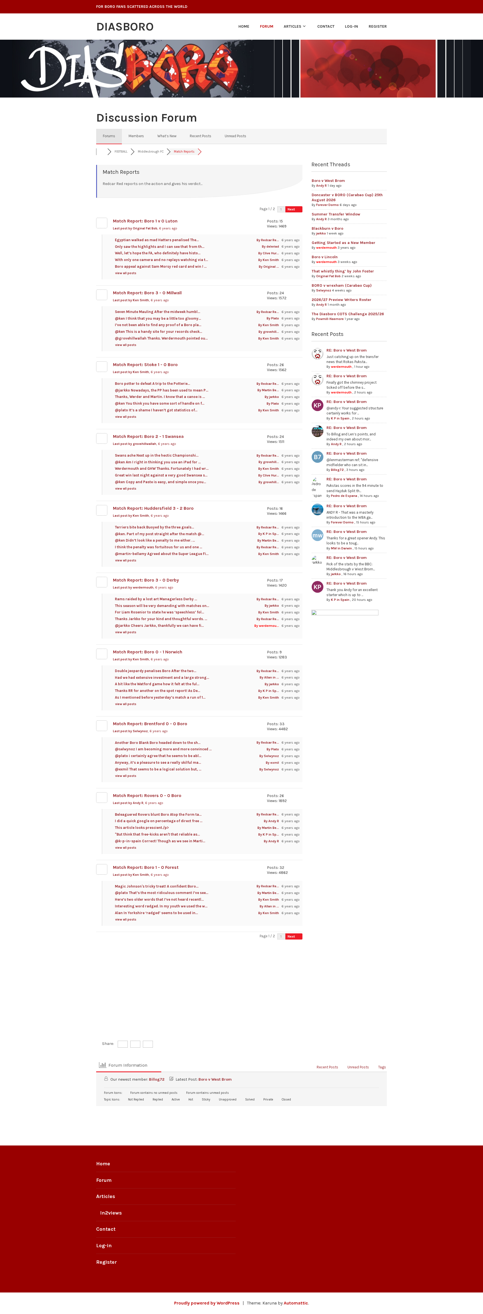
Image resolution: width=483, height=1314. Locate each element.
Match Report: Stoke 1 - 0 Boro (145, 364)
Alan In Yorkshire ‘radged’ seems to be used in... (156, 913)
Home (243, 26)
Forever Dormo (327, 205)
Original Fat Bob (328, 276)
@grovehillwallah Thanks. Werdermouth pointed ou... (161, 338)
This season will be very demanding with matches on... (162, 606)
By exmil (272, 763)
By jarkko (272, 397)
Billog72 (337, 470)
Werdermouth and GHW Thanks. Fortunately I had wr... (162, 468)
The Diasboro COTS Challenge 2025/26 (348, 314)
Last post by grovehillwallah (144, 444)
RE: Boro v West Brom (346, 350)
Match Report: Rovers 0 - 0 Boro (147, 795)
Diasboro (125, 27)
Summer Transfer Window (336, 214)
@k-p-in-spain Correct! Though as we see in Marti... (160, 841)
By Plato (273, 318)
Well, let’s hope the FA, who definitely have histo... (157, 253)
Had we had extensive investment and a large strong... (162, 677)
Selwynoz (323, 290)
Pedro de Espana (344, 496)
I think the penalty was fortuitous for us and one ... (158, 547)
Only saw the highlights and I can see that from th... (159, 247)
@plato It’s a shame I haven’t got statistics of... (156, 410)
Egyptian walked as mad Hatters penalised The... (157, 240)
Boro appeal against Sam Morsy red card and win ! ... (161, 266)
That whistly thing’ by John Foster (343, 271)
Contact (326, 26)
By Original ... (269, 267)
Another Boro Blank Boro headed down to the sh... (157, 743)
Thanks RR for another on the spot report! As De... (157, 691)
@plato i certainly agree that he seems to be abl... (158, 756)
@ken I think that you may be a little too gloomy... (158, 318)
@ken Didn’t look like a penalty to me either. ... (155, 540)
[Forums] (101, 151)
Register (378, 26)
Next (292, 209)
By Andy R (271, 821)
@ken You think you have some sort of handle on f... (159, 403)
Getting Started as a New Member (343, 242)
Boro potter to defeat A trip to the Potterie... (152, 383)
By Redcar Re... (268, 240)
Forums (109, 136)
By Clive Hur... (268, 253)
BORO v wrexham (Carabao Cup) (342, 285)
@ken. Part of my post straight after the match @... (159, 534)
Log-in (351, 26)
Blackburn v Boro (327, 228)
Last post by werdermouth (143, 587)
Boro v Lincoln (325, 257)
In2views (111, 1213)
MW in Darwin (341, 548)
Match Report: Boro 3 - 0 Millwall (147, 292)
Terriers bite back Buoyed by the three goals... (154, 527)
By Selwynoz (269, 756)
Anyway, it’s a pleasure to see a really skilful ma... (158, 762)
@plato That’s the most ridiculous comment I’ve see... (161, 893)
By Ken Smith (268, 260)
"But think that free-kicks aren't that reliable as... (157, 834)
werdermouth (326, 248)
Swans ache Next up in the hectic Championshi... (156, 455)
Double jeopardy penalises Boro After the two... (155, 671)
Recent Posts (200, 136)
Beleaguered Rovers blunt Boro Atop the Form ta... (158, 814)
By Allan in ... (269, 677)
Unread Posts (235, 136)
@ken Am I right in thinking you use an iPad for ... (158, 462)
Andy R (321, 186)
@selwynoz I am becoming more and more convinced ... (163, 749)
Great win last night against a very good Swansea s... (161, 475)
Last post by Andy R (138, 803)
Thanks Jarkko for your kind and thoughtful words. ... (161, 619)
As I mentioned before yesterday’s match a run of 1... (160, 697)
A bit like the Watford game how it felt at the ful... (157, 684)
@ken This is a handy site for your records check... (158, 331)
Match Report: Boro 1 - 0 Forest (146, 867)
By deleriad (270, 246)
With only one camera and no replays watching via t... (161, 260)
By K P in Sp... (268, 534)
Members (136, 136)
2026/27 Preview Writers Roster (341, 299)
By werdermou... (266, 626)
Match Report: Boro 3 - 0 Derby (146, 580)
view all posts (126, 273)
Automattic (296, 1303)
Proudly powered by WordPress (207, 1303)
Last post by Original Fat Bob (145, 228)
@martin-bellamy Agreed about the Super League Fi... (162, 554)
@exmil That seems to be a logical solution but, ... (158, 769)
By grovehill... (269, 332)
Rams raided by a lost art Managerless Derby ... (156, 599)
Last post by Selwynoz (140, 731)
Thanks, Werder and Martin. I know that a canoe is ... (160, 397)
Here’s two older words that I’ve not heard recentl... (159, 899)
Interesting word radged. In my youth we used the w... (161, 906)
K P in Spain (340, 418)
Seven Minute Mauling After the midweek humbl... (157, 312)
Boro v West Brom (328, 180)
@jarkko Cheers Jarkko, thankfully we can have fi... (159, 625)
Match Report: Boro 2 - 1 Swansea (148, 436)
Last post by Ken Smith (141, 300)
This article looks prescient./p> (142, 828)
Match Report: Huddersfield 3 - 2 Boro (153, 508)
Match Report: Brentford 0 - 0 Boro (150, 723)
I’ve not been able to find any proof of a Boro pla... (158, 325)
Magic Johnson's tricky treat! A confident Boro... (156, 886)
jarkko (321, 233)
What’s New (166, 136)
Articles (292, 26)
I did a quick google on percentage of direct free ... (158, 821)
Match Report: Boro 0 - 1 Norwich (147, 651)
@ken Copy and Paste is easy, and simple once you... (160, 482)
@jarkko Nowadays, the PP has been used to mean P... (161, 390)
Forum (266, 26)
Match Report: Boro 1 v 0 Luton (145, 221)
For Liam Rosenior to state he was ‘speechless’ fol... (159, 612)
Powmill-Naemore (330, 319)
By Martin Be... (268, 390)
